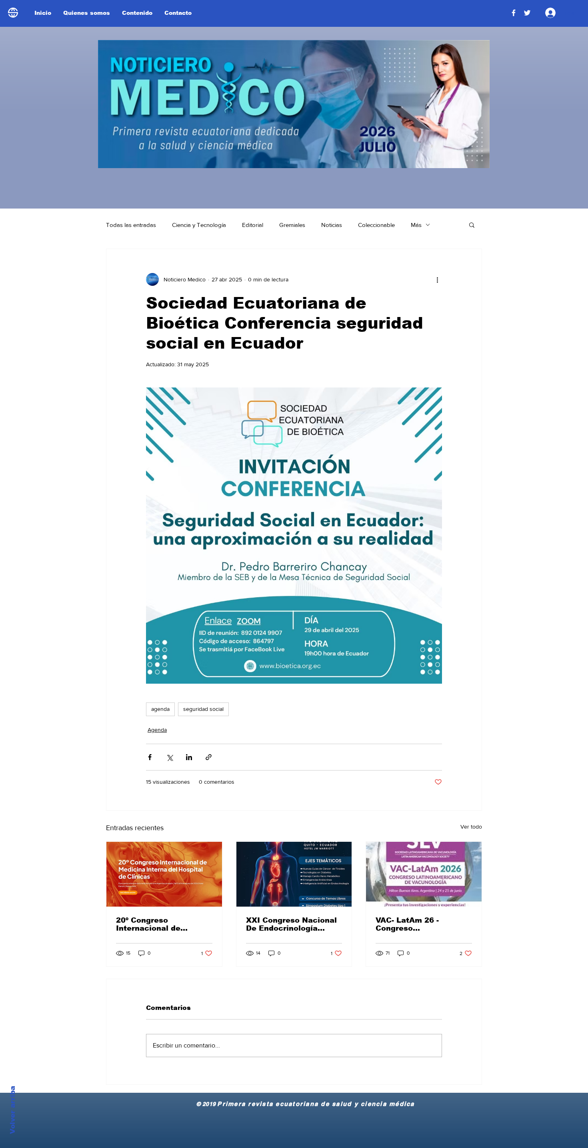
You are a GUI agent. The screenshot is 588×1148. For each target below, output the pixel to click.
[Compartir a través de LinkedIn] (189, 757)
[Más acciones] (437, 279)
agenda (160, 709)
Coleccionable (376, 224)
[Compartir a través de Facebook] (150, 757)
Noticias (331, 224)
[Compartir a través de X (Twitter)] (169, 757)
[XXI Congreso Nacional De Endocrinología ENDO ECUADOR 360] (294, 874)
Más (416, 224)
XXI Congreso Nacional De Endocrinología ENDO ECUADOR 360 (291, 924)
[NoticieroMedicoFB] (513, 12)
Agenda (157, 730)
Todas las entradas (131, 224)
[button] (472, 224)
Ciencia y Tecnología (199, 224)
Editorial (252, 224)
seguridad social (203, 709)
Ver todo (471, 826)
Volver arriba (12, 1110)
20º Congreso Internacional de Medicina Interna (149, 924)
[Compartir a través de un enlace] (208, 757)
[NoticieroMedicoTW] (527, 12)
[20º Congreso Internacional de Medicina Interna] (164, 874)
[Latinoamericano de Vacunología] (424, 874)
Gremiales (292, 224)
